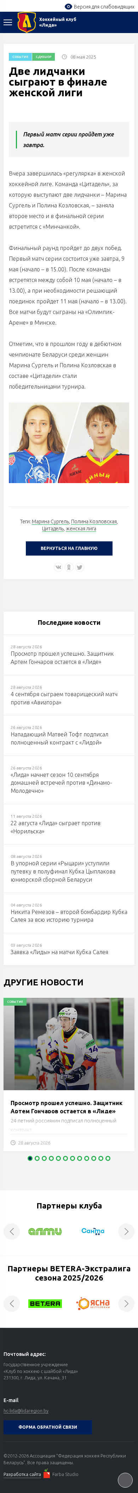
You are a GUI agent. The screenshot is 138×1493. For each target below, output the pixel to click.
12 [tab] (107, 1158)
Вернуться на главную (69, 548)
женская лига (81, 528)
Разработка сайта (22, 1474)
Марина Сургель (50, 521)
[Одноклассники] (69, 567)
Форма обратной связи (47, 1427)
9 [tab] (86, 1158)
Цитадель (53, 528)
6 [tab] (65, 1158)
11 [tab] (100, 1158)
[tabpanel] (69, 1078)
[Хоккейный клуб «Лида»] (27, 22)
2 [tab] (37, 1158)
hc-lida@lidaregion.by (26, 1410)
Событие (20, 57)
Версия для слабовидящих (104, 7)
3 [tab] (44, 1158)
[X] (79, 567)
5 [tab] (58, 1158)
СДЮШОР (43, 57)
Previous (12, 1231)
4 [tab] (51, 1158)
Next (126, 1231)
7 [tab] (72, 1158)
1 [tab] (30, 1158)
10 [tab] (93, 1158)
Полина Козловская (94, 521)
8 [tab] (79, 1158)
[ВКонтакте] (58, 567)
